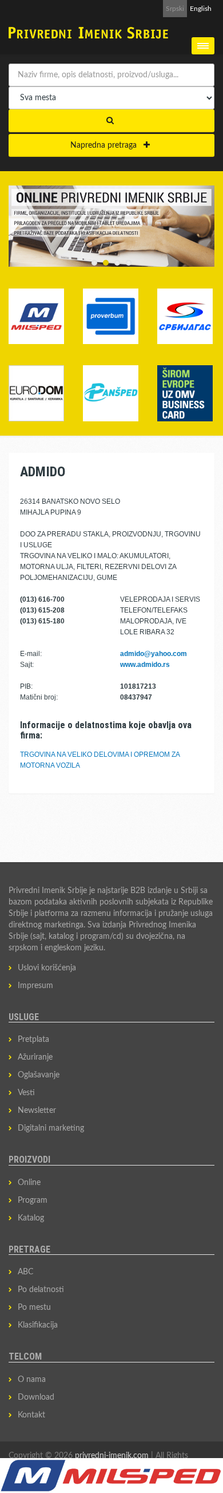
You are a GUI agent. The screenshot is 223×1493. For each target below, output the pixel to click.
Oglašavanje (38, 1075)
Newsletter (37, 1111)
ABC (25, 1272)
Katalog (31, 1218)
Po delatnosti (41, 1290)
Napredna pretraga (107, 145)
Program (32, 1200)
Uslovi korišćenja (47, 968)
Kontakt (31, 1415)
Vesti (26, 1093)
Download (36, 1397)
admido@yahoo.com (153, 654)
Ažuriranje (35, 1057)
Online (29, 1183)
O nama (32, 1380)
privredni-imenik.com (112, 1456)
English (201, 8)
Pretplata (33, 1040)
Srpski (175, 8)
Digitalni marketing (51, 1128)
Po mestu (34, 1308)
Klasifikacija (38, 1325)
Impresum (35, 986)
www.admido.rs (145, 665)
